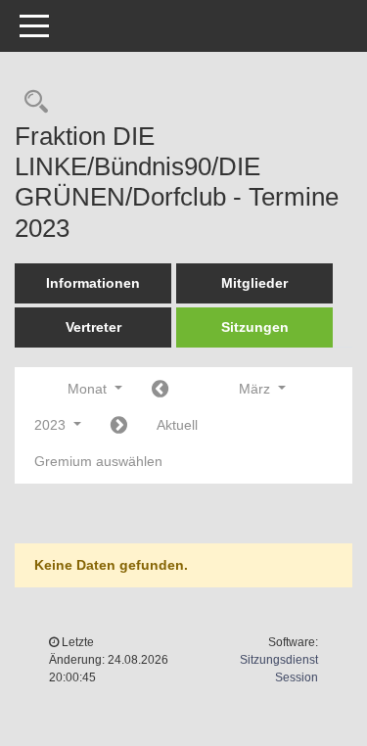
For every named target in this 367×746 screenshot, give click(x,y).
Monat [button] (89, 388)
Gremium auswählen (98, 461)
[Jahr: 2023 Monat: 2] (160, 390)
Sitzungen (255, 327)
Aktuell (177, 425)
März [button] (256, 388)
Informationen (93, 283)
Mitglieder (254, 283)
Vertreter (93, 327)
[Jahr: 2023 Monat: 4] (119, 426)
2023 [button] (51, 425)
